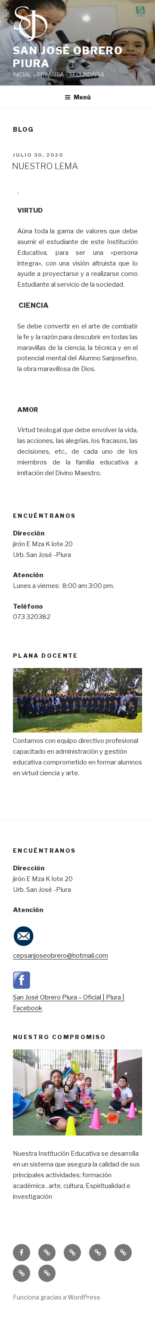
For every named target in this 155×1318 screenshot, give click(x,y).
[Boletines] (21, 1273)
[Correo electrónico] (47, 1252)
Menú (82, 97)
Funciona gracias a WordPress (56, 1297)
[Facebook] (21, 1252)
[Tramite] (47, 1273)
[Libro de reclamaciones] (97, 1252)
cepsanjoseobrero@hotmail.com (60, 955)
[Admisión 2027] (72, 1252)
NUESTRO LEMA (45, 166)
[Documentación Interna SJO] (123, 1252)
